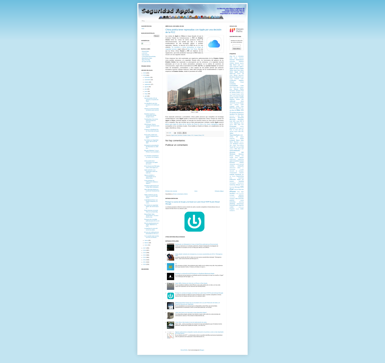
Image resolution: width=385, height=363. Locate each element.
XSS (243, 155)
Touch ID (232, 147)
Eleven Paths (239, 89)
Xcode (231, 157)
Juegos (242, 103)
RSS (142, 28)
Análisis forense (234, 63)
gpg (243, 179)
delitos (239, 167)
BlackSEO (241, 75)
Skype (242, 136)
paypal (242, 200)
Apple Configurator (234, 66)
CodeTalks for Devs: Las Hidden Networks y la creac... (151, 201)
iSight (242, 191)
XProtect (237, 156)
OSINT (231, 123)
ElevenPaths (145, 51)
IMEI (242, 99)
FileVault (238, 90)
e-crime (242, 169)
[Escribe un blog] (180, 133)
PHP (242, 124)
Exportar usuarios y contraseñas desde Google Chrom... (150, 115)
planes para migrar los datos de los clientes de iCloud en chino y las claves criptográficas (192, 124)
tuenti (237, 208)
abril (146, 96)
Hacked (241, 97)
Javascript (232, 103)
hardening (232, 185)
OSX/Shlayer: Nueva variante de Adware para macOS (151, 126)
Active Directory (239, 58)
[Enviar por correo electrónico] (178, 133)
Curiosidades (234, 85)
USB (242, 147)
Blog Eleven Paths (147, 58)
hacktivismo (241, 183)
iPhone (233, 191)
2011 (144, 262)
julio (146, 89)
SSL (242, 131)
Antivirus (241, 61)
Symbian (242, 142)
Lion (242, 106)
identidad (232, 193)
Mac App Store (237, 108)
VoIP (242, 148)
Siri (237, 136)
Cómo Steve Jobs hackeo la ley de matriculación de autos (191, 322)
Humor (238, 99)
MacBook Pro (233, 114)
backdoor (180, 135)
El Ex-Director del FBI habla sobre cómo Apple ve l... (151, 166)
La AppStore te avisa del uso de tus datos (151, 229)
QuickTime (232, 128)
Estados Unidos (187, 135)
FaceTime (232, 90)
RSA (237, 128)
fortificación (233, 179)
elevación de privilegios (237, 171)
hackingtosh (233, 183)
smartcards (241, 207)
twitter (242, 209)
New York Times (192, 49)
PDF (235, 124)
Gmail (237, 96)
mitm (236, 198)
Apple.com (232, 73)
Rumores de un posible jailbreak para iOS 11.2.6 (151, 220)
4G (236, 56)
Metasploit (241, 117)
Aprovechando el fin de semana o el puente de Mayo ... (151, 99)
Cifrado (232, 82)
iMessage (237, 187)
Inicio (196, 191)
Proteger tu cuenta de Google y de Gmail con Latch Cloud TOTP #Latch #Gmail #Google (199, 293)
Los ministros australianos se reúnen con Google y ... (151, 157)
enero (146, 245)
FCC (192, 135)
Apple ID (232, 68)
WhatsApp (232, 152)
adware (242, 157)
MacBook (234, 112)
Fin (176, 264)
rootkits (232, 207)
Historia (232, 99)
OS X (242, 121)
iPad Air (236, 189)
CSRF (242, 78)
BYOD (238, 73)
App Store (233, 65)
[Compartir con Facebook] (184, 133)
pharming (241, 202)
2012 (144, 260)
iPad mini (241, 189)
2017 (144, 248)
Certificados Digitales (237, 80)
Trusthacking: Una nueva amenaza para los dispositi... (151, 120)
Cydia (242, 85)
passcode (241, 198)
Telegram (241, 143)
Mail (239, 116)
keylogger (232, 195)
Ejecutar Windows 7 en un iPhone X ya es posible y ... (151, 152)
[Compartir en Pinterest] (186, 133)
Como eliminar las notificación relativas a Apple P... (151, 182)
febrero (147, 242)
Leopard (232, 106)
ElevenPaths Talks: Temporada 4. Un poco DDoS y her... (151, 215)
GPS (231, 96)
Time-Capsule (240, 145)
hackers (232, 181)
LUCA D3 (144, 53)
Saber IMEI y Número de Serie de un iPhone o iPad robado (191, 283)
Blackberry (232, 77)
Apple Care (241, 64)
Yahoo (236, 157)
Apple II (238, 68)
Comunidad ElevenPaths (149, 56)
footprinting (241, 177)
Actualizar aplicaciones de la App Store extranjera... (151, 186)
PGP (239, 124)
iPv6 (238, 191)
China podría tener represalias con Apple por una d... (151, 162)
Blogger (202, 350)
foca (231, 177)
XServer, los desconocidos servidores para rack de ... (151, 110)
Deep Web (236, 87)
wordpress (232, 210)
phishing (232, 203)
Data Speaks (145, 55)
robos (236, 205)
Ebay (231, 89)
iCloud (199, 135)
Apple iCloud (174, 135)
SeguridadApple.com (236, 135)
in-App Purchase (240, 193)
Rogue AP (241, 128)
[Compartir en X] (182, 133)
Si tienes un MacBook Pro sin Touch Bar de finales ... (151, 131)
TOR (231, 143)
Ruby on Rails (234, 129)
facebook (238, 174)
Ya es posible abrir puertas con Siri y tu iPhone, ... (151, 236)
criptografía (241, 166)
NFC (234, 121)
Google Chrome (234, 97)
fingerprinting (240, 176)
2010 (144, 264)
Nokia (237, 121)
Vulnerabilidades (235, 150)
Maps (242, 116)
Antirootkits (232, 61)
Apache (242, 63)
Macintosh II (233, 116)
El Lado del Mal (146, 61)
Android (232, 59)
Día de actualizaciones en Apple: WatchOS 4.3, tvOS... (151, 225)
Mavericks (232, 117)
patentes (232, 200)
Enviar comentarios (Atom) (180, 194)
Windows (232, 154)
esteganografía (233, 172)
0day (231, 56)
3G (234, 56)
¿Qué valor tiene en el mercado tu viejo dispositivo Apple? (191, 312)
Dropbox (241, 87)
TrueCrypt (238, 147)
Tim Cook (233, 145)
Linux (237, 106)
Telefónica (235, 143)
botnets (242, 162)
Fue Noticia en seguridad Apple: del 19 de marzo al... (151, 206)
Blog (143, 21)
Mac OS (234, 110)
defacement (232, 167)
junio (146, 91)
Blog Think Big (146, 60)
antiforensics (233, 159)
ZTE (203, 135)
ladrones (241, 195)
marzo (146, 240)
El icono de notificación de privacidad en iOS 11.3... (151, 233)
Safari (231, 133)
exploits (232, 174)
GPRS (242, 94)
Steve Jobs (240, 140)
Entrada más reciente (171, 191)
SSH (239, 131)
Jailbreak (232, 101)
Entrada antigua (219, 191)
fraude (239, 179)
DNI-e (231, 87)
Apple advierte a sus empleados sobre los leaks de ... (150, 171)
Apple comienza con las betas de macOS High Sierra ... (151, 196)
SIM (240, 129)
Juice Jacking (234, 104)
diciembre (147, 77)
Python (242, 126)
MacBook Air (240, 112)
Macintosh (241, 114)
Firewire (238, 94)
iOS (242, 187)
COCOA (236, 78)
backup (242, 161)
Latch (242, 104)
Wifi (242, 152)
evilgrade (241, 172)
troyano (232, 209)
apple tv (232, 161)
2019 (144, 73)
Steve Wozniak (234, 142)
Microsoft (232, 119)
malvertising (232, 196)
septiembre (148, 84)
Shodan (231, 136)
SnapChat (232, 138)
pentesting (232, 202)
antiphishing (241, 159)
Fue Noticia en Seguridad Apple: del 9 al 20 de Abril (151, 141)
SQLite (236, 131)
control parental (240, 164)
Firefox (238, 92)
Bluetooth (238, 77)
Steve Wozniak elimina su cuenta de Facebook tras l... (151, 191)
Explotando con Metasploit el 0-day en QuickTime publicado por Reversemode (196, 244)
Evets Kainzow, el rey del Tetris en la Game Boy (151, 211)
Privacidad (233, 126)
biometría (232, 162)
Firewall (233, 94)
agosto (147, 86)
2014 (144, 255)
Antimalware (240, 59)
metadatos (232, 198)
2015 (144, 252)
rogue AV (241, 205)
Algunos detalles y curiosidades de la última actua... (150, 176)
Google (241, 96)
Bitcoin (236, 75)
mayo (146, 93)
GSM (234, 96)
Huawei (196, 135)
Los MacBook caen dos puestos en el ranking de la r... (151, 105)
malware (241, 197)
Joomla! (237, 102)
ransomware (240, 203)
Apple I (242, 66)
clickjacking (232, 164)
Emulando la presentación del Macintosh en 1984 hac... (151, 147)
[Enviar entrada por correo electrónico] (174, 132)
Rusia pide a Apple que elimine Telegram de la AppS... (151, 136)
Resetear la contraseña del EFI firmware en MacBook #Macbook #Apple (194, 273)
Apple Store (237, 70)
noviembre (148, 79)
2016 (144, 250)
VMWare (232, 148)
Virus (239, 149)
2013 (144, 257)
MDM (231, 108)
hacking (241, 181)
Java (242, 101)
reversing (232, 205)
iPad (232, 189)
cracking (232, 166)
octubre (147, 82)
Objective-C (237, 123)
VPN (235, 149)
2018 (144, 75)
